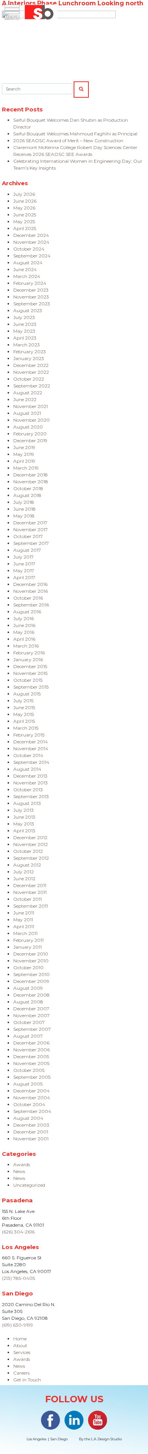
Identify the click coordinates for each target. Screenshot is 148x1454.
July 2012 (23, 872)
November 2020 (31, 420)
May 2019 (23, 454)
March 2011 (25, 933)
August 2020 (28, 427)
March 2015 (25, 728)
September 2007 (32, 1029)
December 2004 (31, 1091)
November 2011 (30, 892)
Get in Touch (27, 1380)
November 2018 (30, 481)
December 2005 (31, 1056)
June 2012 (24, 878)
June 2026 (24, 201)
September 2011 (30, 906)
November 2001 (31, 1138)
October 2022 (28, 379)
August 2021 (27, 413)
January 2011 (27, 947)
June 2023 (24, 324)
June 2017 (24, 564)
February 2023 (29, 351)
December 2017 (30, 522)
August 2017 (27, 550)
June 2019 (24, 447)
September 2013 (31, 796)
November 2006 (31, 1049)
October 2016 (28, 598)
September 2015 (31, 687)
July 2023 (24, 317)
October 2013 (28, 789)
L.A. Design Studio (106, 1439)
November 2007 (31, 1015)
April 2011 (23, 926)
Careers (21, 1373)
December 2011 (29, 885)
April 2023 (24, 338)
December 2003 (31, 1125)
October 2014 (28, 755)
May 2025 (24, 221)
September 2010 (31, 974)
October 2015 (28, 680)
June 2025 (24, 214)
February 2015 (28, 735)
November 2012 (30, 844)
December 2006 (31, 1043)
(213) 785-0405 (18, 1278)
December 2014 (30, 741)
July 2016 (23, 618)
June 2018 (24, 509)
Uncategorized (29, 1185)
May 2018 (24, 516)
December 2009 (31, 981)
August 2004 (28, 1118)
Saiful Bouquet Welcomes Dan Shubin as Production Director (70, 123)
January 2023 (28, 358)
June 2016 (24, 625)
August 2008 (28, 1002)
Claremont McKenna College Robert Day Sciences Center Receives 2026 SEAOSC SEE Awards (75, 150)
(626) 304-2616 (18, 1232)
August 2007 (28, 1036)
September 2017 (31, 543)
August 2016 (27, 611)
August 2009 (28, 988)
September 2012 (31, 858)
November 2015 (30, 673)
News (19, 1171)
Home (20, 1338)
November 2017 (30, 529)
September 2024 (31, 256)
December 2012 (30, 837)
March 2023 (26, 345)
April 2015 (24, 721)
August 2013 (27, 803)
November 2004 (31, 1097)
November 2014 (30, 748)
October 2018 (28, 488)
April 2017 (24, 577)
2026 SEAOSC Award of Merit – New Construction (68, 140)
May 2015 (23, 714)
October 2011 (27, 899)
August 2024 (28, 262)
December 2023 (31, 290)
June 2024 (25, 269)
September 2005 (31, 1077)
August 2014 (27, 769)
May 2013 (23, 824)
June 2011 (23, 913)
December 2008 (31, 995)
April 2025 (24, 228)
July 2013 (23, 810)
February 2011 (28, 940)
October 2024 (28, 249)
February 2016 (29, 653)
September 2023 (31, 303)
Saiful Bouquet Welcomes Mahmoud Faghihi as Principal (75, 134)
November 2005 (31, 1063)
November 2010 (31, 961)
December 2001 (30, 1132)
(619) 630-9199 (17, 1325)
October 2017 (28, 536)
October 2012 (28, 851)
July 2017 (23, 557)
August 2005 (28, 1084)
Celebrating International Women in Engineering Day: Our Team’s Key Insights (77, 164)
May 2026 (24, 208)
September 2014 (31, 762)
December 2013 (30, 776)
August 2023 (27, 310)
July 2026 (24, 194)
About (20, 1345)
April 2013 (24, 830)
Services (21, 1352)
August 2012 (27, 865)
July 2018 (23, 502)
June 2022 (24, 399)
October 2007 (29, 1022)
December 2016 (30, 584)
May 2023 (24, 331)
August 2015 (27, 694)
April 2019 (24, 461)
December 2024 (31, 235)
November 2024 (31, 242)
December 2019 (30, 440)
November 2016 (30, 591)
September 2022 (31, 386)
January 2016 (28, 659)
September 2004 (32, 1111)
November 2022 (31, 372)
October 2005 (28, 1070)
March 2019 (26, 468)
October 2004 (29, 1104)
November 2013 (30, 783)
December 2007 (31, 1008)
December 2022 (31, 365)
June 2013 (24, 817)
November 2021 (30, 406)
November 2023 (31, 297)
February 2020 (30, 434)
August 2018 (27, 495)
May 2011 (23, 919)
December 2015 (30, 666)
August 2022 (27, 392)
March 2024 (26, 276)
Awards (21, 1164)
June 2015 (24, 707)
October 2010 (28, 967)
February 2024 (29, 283)
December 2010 (30, 954)
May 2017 (23, 570)
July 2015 (23, 700)
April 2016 (24, 639)
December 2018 (30, 475)
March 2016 (26, 646)
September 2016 (31, 605)
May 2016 (23, 632)
